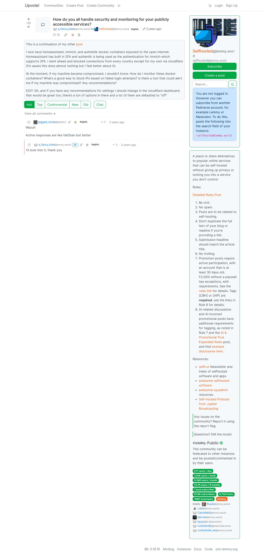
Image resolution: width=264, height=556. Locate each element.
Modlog (221, 499)
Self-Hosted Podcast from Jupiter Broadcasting (214, 403)
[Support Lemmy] (119, 5)
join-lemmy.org (227, 549)
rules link (205, 291)
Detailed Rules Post (207, 195)
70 (58, 34)
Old (85, 104)
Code (209, 549)
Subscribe (214, 66)
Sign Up (232, 5)
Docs (198, 549)
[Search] (210, 5)
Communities (53, 5)
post (79, 44)
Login (219, 5)
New (75, 104)
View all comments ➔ (39, 113)
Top (40, 104)
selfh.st (204, 367)
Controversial (57, 104)
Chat (99, 104)
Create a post (215, 75)
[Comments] (43, 25)
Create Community (100, 5)
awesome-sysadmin (213, 390)
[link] (66, 35)
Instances (184, 549)
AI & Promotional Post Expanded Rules (213, 337)
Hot (29, 104)
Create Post (75, 5)
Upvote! (32, 5)
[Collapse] (29, 122)
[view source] (79, 35)
